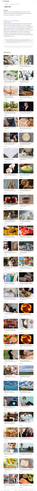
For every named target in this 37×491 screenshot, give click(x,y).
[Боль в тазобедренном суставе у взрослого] (11, 124)
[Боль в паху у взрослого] (26, 403)
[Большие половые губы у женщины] (11, 62)
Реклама (8, 490)
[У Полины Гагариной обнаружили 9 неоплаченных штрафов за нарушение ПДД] (26, 109)
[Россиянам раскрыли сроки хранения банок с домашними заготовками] (11, 326)
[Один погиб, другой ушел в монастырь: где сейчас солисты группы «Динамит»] (26, 434)
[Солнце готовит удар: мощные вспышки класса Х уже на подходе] (26, 341)
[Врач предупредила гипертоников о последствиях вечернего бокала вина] (11, 372)
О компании (4, 490)
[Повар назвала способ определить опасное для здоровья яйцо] (11, 93)
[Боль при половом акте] (11, 310)
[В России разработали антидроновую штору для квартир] (11, 155)
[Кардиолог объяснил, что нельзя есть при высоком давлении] (26, 186)
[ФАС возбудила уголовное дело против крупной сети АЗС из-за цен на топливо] (26, 450)
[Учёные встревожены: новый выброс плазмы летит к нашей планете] (26, 310)
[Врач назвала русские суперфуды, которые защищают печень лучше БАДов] (26, 465)
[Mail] (3, 1)
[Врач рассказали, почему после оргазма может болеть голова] (26, 124)
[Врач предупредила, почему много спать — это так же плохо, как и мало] (11, 295)
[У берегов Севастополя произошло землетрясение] (11, 388)
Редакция (15, 490)
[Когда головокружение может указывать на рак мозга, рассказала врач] (11, 403)
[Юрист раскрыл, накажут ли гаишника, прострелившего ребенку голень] (11, 419)
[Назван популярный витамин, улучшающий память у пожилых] (11, 109)
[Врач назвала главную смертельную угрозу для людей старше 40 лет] (26, 481)
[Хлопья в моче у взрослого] (26, 326)
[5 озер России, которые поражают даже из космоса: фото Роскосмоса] (11, 357)
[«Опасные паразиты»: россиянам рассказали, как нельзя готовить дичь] (26, 279)
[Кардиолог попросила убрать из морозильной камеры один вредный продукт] (11, 140)
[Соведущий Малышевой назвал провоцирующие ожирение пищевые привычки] (26, 140)
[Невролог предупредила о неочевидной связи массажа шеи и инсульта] (26, 357)
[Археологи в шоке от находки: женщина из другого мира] (11, 78)
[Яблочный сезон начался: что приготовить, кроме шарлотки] (11, 434)
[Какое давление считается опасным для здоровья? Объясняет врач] (26, 78)
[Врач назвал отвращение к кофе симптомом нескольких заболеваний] (11, 450)
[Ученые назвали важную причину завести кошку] (26, 155)
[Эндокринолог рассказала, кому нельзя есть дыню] (11, 465)
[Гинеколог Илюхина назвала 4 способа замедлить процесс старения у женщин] (11, 217)
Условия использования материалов (23, 490)
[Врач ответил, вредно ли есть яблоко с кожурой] (11, 202)
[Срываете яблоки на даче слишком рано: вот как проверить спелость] (26, 264)
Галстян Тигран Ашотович (13, 20)
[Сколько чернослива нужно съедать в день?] (26, 202)
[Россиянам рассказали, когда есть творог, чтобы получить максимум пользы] (26, 217)
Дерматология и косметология (15, 4)
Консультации (6, 4)
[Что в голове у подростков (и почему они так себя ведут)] (11, 481)
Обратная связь (31, 490)
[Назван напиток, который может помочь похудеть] (11, 264)
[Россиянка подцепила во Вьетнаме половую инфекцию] (26, 62)
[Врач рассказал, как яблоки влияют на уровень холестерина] (26, 93)
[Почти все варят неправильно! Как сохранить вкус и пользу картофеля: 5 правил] (26, 171)
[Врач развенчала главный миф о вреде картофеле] (26, 295)
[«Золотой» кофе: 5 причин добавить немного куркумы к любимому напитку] (11, 233)
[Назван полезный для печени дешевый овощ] (11, 341)
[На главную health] (6, 1)
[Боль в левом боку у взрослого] (26, 419)
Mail (1, 490)
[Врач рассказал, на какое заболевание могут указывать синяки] (11, 186)
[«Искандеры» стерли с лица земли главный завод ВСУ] (26, 372)
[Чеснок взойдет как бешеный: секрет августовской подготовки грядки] (11, 171)
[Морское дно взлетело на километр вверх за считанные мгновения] (26, 388)
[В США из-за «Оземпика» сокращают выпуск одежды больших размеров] (11, 279)
